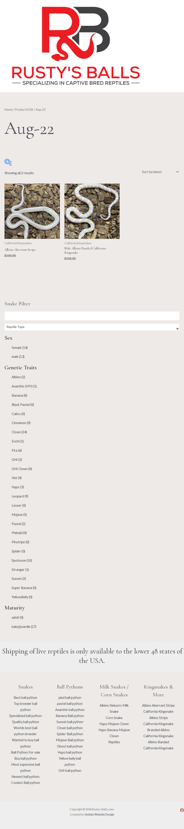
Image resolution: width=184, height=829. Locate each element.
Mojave (19, 515)
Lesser (19, 505)
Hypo (18, 487)
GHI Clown (22, 469)
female (20, 348)
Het (17, 478)
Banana (19, 395)
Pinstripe (20, 542)
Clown (19, 432)
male (18, 356)
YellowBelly (22, 597)
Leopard (20, 496)
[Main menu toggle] (170, 46)
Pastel (18, 524)
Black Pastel (23, 405)
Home (8, 109)
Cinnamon (21, 423)
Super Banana (24, 588)
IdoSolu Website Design (99, 814)
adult (17, 617)
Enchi (18, 441)
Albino (18, 377)
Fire (17, 450)
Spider (18, 551)
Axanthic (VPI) (24, 386)
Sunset (19, 579)
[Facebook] (182, 810)
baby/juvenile (24, 627)
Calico (18, 414)
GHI (17, 460)
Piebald (19, 533)
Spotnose (22, 560)
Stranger (20, 570)
